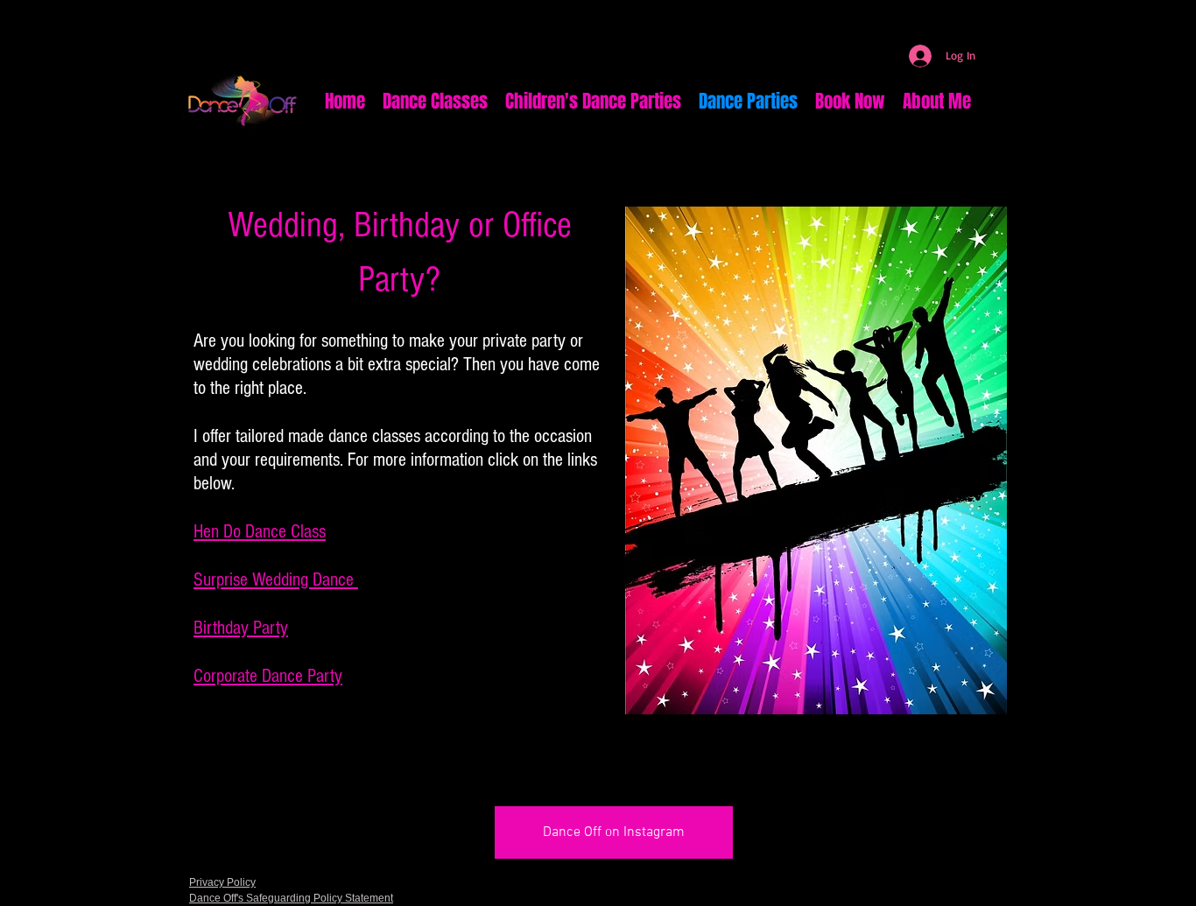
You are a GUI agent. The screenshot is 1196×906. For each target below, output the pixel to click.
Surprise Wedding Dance (275, 580)
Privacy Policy (222, 882)
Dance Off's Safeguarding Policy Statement (291, 898)
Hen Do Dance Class (259, 532)
